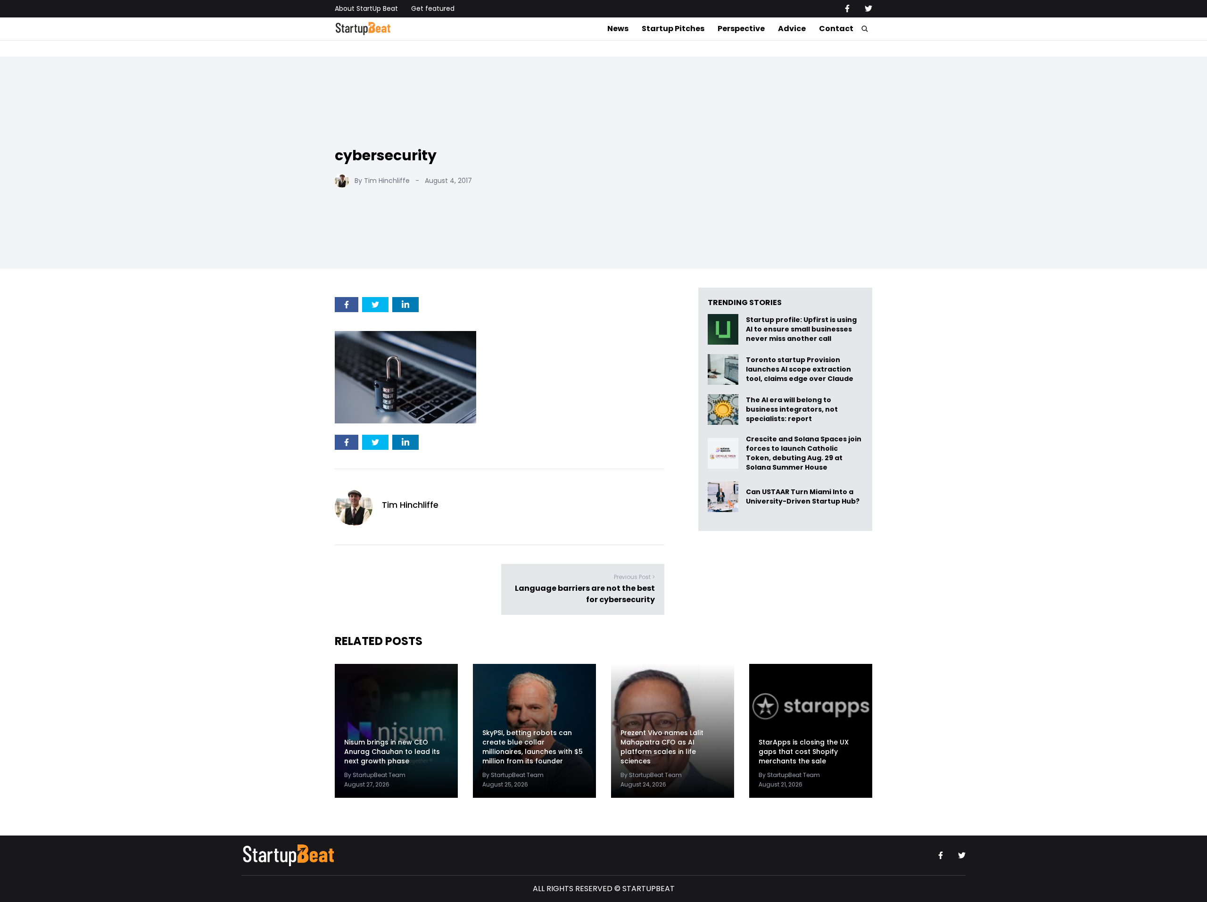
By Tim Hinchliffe (382, 180)
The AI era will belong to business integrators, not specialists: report (792, 409)
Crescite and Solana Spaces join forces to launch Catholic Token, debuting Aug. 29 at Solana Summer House (803, 453)
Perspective (741, 28)
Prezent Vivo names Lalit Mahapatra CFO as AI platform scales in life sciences (661, 747)
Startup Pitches (673, 28)
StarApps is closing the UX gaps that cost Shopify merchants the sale (804, 751)
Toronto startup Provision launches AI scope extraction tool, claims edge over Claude (800, 369)
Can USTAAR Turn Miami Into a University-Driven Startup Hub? (803, 497)
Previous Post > (634, 577)
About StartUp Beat (366, 8)
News (617, 28)
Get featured (433, 8)
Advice (792, 28)
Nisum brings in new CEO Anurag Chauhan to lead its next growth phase (392, 751)
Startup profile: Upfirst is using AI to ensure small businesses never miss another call (801, 329)
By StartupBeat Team (374, 775)
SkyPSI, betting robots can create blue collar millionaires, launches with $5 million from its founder (532, 747)
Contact (836, 28)
